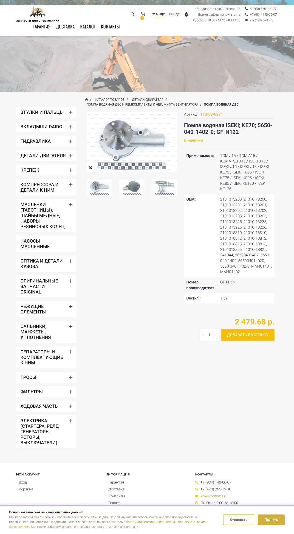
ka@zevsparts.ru (214, 496)
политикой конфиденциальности (150, 522)
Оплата (114, 503)
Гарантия (42, 26)
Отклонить (238, 520)
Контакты (110, 26)
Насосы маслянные (35, 243)
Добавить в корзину (248, 335)
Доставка (65, 26)
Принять (271, 520)
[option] (99, 187)
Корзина (26, 489)
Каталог (88, 26)
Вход (23, 482)
